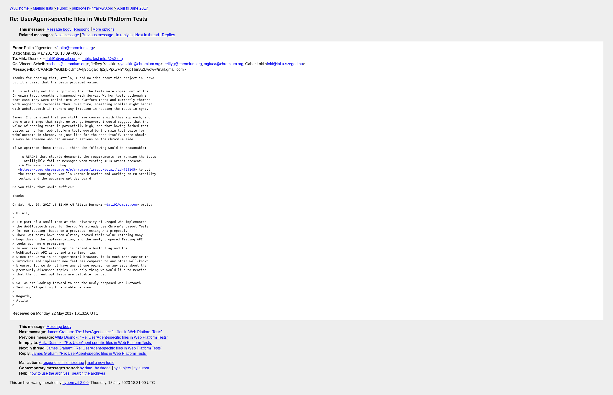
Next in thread (147, 35)
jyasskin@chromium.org (139, 64)
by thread (103, 368)
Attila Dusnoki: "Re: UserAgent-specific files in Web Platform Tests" (111, 337)
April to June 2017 (132, 8)
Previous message (97, 35)
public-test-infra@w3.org (92, 8)
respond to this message (63, 362)
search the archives (88, 373)
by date (86, 368)
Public (62, 8)
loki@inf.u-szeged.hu (285, 64)
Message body (58, 29)
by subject (122, 368)
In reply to (124, 35)
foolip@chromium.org (75, 48)
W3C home (19, 8)
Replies (168, 35)
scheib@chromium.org (67, 64)
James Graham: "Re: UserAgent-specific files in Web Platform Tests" (105, 332)
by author (141, 368)
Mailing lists (43, 8)
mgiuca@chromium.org (223, 64)
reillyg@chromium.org (183, 64)
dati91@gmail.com (61, 59)
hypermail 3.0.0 (75, 383)
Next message (67, 35)
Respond (82, 29)
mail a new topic (100, 362)
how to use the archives (49, 373)
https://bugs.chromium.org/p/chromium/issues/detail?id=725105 (77, 169)
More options (103, 29)
